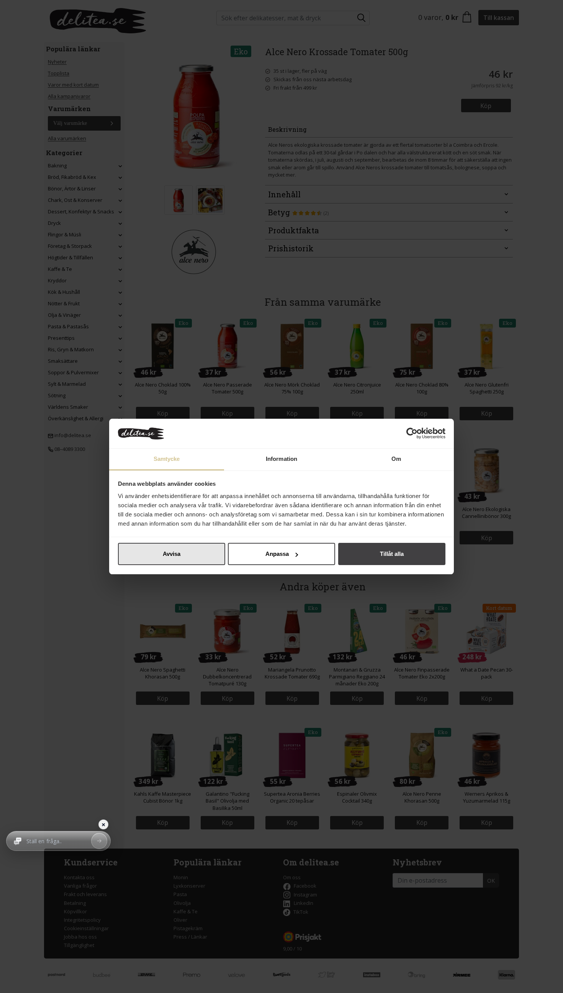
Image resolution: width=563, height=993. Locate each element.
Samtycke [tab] (167, 459)
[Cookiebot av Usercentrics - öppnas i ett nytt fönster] (411, 433)
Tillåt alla (392, 554)
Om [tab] (396, 459)
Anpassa (277, 554)
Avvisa (171, 554)
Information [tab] (281, 459)
